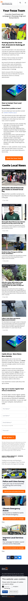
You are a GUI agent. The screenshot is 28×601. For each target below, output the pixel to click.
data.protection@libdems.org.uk (13, 449)
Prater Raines (11, 596)
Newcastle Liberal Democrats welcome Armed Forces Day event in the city (13, 222)
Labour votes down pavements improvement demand (11, 319)
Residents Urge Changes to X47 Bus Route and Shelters (12, 252)
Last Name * (4, 413)
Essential (6, 586)
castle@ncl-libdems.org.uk (10, 112)
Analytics (15, 586)
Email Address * (5, 420)
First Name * (4, 406)
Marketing (7, 588)
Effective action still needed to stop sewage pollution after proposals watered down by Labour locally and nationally (13, 285)
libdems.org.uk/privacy (6, 447)
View (14, 185)
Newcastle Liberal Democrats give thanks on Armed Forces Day (13, 189)
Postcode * (4, 428)
